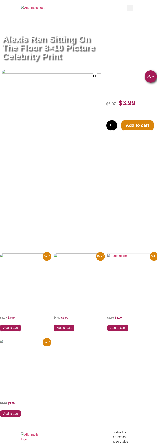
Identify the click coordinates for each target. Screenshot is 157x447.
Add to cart (137, 125)
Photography (70, 25)
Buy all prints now (23, 25)
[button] (130, 8)
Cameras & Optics (48, 25)
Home (6, 25)
